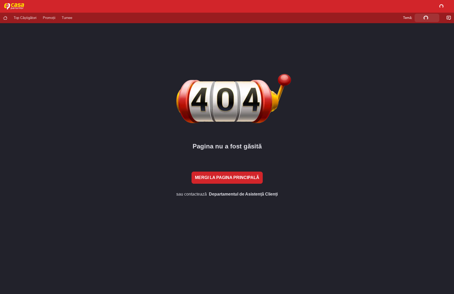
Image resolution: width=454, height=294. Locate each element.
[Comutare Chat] (448, 18)
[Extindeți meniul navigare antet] (42, 6)
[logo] (16, 6)
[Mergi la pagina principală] (5, 18)
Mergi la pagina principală (227, 177)
